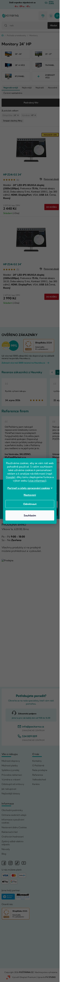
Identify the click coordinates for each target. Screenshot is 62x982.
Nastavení (30, 494)
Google (10, 477)
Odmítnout (30, 504)
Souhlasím (30, 515)
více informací (37, 480)
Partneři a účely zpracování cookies (28, 488)
